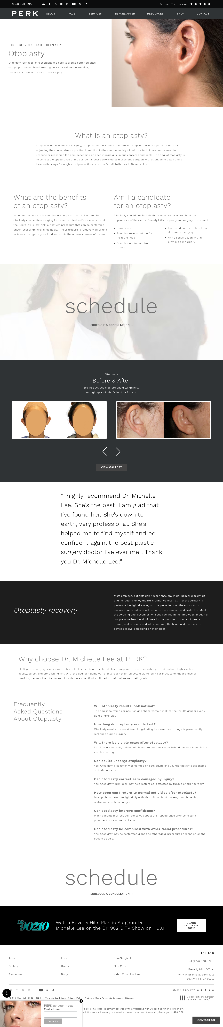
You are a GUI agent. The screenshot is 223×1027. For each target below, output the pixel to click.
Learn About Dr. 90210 (191, 925)
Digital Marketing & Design (200, 998)
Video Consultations (127, 974)
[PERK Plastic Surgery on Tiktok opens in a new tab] (86, 4)
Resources (155, 13)
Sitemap (129, 998)
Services (95, 13)
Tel (201, 961)
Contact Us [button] (206, 1020)
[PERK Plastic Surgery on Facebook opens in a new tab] (49, 4)
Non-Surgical (122, 958)
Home (12, 45)
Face (72, 13)
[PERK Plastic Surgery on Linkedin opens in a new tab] (43, 4)
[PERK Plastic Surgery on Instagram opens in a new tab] (61, 4)
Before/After (125, 13)
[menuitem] (43, 4)
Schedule (111, 878)
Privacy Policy (75, 998)
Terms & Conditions (55, 998)
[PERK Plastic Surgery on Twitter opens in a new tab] (55, 4)
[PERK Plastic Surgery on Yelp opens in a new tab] (80, 4)
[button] (6, 993)
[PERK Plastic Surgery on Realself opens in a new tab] (67, 4)
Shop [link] (180, 13)
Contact (203, 13)
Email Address (52, 1009)
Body (64, 974)
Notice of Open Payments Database (104, 998)
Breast (65, 966)
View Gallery (111, 467)
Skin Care (120, 966)
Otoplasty (54, 45)
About (50, 13)
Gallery (13, 966)
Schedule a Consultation (110, 325)
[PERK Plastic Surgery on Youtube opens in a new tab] (74, 4)
